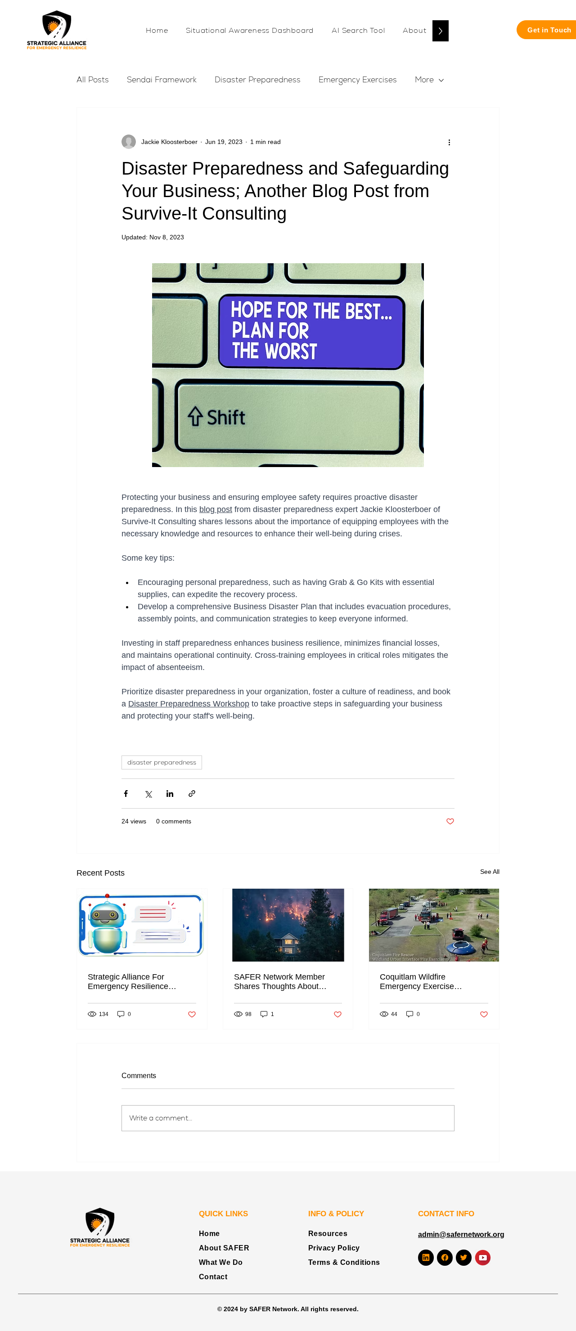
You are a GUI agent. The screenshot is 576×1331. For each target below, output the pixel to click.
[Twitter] (464, 1258)
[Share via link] (192, 793)
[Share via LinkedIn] (170, 793)
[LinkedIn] (426, 1258)
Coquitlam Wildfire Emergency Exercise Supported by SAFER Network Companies (418, 981)
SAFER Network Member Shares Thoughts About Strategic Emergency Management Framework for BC (285, 981)
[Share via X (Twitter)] (148, 793)
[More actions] (449, 141)
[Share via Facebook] (126, 793)
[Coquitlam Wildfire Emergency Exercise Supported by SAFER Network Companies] (434, 925)
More (424, 80)
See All (490, 871)
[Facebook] (445, 1258)
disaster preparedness (161, 762)
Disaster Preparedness (258, 80)
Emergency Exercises (358, 80)
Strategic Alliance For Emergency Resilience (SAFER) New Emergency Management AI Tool (135, 981)
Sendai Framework (162, 80)
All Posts (92, 80)
